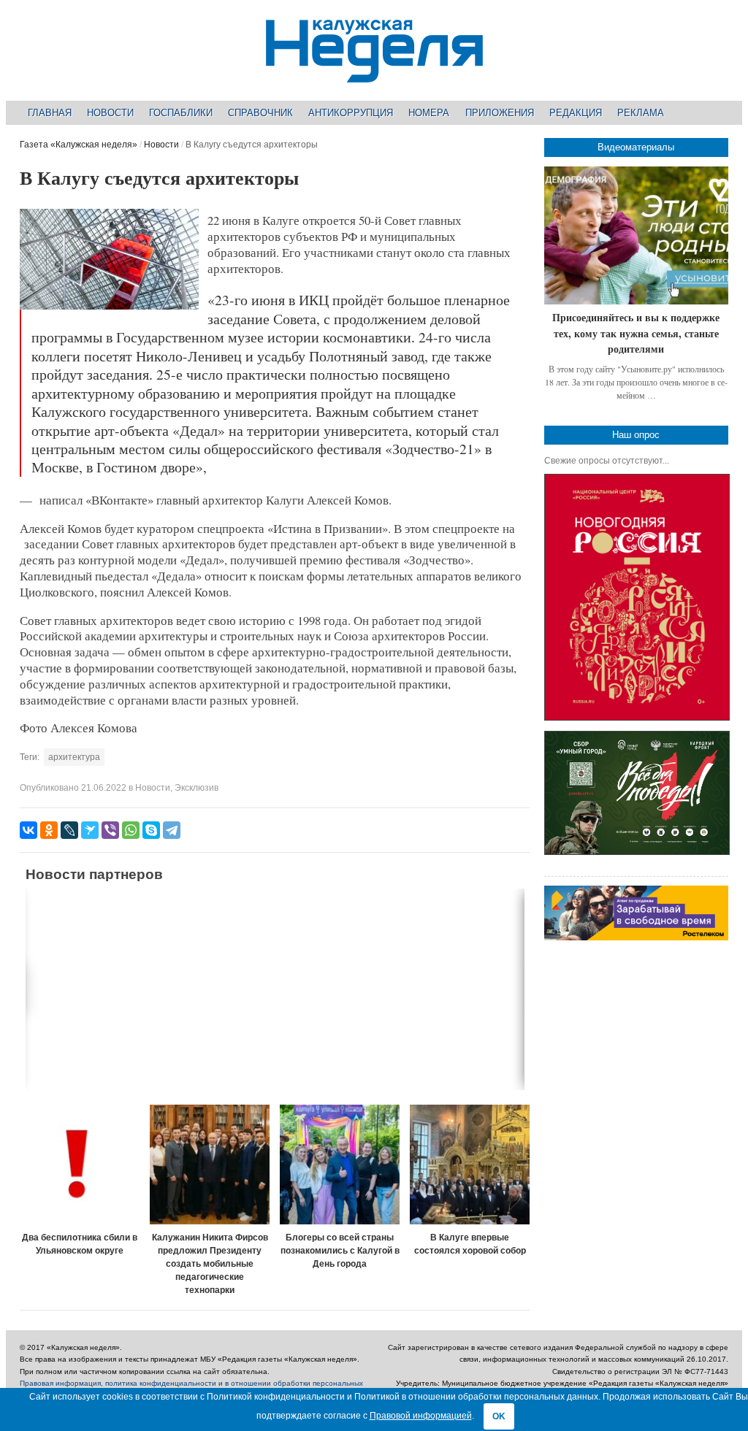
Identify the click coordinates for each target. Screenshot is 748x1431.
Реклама (640, 112)
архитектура (74, 757)
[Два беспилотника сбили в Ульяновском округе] (80, 1164)
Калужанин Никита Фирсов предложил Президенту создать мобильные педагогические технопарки (210, 1263)
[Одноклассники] (49, 830)
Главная (50, 112)
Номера (428, 112)
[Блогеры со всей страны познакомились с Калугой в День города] (340, 1164)
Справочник (260, 112)
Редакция (575, 112)
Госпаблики (181, 112)
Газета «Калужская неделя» (78, 144)
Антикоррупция (350, 112)
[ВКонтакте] (28, 830)
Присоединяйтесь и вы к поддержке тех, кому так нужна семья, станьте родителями (636, 333)
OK (498, 1416)
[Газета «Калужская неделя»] (374, 74)
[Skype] (151, 830)
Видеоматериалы (636, 147)
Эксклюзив (196, 788)
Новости (110, 112)
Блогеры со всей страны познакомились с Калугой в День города (340, 1250)
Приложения (499, 112)
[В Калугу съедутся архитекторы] (109, 307)
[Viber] (110, 830)
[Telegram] (171, 830)
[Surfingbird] (90, 830)
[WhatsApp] (131, 830)
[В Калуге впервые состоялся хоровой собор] (470, 1164)
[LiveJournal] (69, 830)
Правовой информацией (421, 1416)
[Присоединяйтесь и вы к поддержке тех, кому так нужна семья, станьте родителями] (636, 235)
